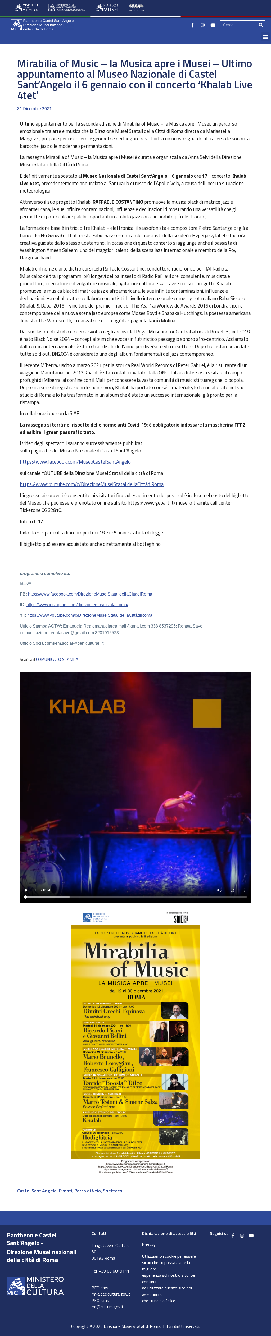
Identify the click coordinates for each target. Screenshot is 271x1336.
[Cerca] (261, 25)
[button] (265, 36)
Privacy (149, 1244)
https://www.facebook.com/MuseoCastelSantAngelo (75, 461)
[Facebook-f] (192, 24)
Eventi (65, 1190)
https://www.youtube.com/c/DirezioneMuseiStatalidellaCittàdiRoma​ (89, 615)
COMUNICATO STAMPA (57, 659)
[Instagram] (202, 24)
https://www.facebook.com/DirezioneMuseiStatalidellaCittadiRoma (90, 594)
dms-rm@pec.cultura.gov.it (111, 1290)
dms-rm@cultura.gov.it (108, 1303)
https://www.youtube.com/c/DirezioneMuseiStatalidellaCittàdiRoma (92, 484)
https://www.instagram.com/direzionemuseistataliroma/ (77, 604)
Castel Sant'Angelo (37, 1190)
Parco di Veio (87, 1190)
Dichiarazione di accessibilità (169, 1233)
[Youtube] (212, 24)
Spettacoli (113, 1190)
